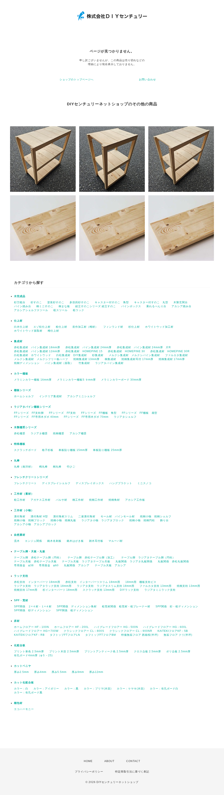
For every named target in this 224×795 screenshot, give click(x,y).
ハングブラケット (120, 483)
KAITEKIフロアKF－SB (173, 630)
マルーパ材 (115, 540)
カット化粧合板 (24, 682)
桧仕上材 (61, 326)
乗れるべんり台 (156, 306)
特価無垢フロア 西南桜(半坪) (139, 634)
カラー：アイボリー (46, 688)
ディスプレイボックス (90, 483)
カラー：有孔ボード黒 (28, 692)
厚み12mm (96, 672)
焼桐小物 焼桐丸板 (63, 520)
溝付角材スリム (63, 516)
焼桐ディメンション (27, 363)
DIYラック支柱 (129, 589)
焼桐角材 (114, 499)
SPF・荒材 (21, 600)
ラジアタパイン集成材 (109, 363)
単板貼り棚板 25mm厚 (107, 450)
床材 (17, 620)
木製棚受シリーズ (25, 427)
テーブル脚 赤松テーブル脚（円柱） (38, 557)
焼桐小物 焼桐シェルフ (155, 516)
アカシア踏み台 (181, 306)
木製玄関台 (180, 302)
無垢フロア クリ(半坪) (178, 634)
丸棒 (17, 460)
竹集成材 (84, 363)
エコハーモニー (24, 709)
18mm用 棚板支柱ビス (140, 582)
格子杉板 (47, 450)
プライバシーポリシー (89, 771)
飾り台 (164, 520)
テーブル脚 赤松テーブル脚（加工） (92, 557)
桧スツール (60, 310)
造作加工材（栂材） (85, 326)
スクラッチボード (25, 450)
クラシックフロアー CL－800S (84, 630)
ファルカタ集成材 (176, 355)
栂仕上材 (53, 330)
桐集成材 (110, 359)
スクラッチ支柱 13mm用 (99, 589)
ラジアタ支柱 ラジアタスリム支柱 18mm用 (105, 585)
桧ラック (78, 310)
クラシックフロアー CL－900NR (130, 630)
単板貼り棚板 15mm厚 (73, 450)
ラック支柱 (21, 575)
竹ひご (71, 466)
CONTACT (133, 761)
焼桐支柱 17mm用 (25, 589)
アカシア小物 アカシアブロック (35, 524)
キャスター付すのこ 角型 (112, 302)
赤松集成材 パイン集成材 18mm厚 (37, 347)
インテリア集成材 (50, 396)
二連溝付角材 (86, 516)
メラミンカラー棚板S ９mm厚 (76, 379)
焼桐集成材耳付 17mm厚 (137, 359)
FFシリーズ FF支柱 (62, 412)
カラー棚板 (21, 373)
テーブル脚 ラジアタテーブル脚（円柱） (148, 557)
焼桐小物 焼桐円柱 (142, 520)
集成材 (18, 341)
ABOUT (109, 761)
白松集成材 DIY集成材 (71, 355)
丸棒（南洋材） (24, 466)
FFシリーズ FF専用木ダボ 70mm (86, 416)
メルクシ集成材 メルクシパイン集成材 (134, 355)
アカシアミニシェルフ (81, 396)
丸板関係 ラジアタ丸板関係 (134, 561)
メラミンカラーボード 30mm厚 (121, 379)
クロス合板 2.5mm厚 (147, 651)
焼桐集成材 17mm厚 (172, 359)
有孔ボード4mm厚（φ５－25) (33, 655)
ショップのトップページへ (77, 79)
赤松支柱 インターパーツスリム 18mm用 (92, 582)
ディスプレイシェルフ (56, 483)
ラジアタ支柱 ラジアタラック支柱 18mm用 (43, 585)
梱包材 (18, 703)
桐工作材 (78, 499)
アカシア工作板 (135, 499)
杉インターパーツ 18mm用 (60, 589)
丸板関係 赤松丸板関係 (173, 561)
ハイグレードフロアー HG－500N (116, 627)
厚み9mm (78, 672)
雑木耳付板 (96, 540)
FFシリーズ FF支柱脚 (29, 412)
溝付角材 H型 (39, 516)
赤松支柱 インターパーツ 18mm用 (37, 582)
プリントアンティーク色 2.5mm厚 (106, 651)
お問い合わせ (147, 79)
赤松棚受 (19, 433)
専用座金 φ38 (24, 565)
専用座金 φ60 (49, 565)
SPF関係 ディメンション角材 (77, 606)
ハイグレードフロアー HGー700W (36, 630)
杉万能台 (19, 302)
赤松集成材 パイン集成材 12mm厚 (37, 351)
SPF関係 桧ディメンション (74, 610)
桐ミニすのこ (44, 306)
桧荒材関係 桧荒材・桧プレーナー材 (126, 606)
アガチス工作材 (41, 499)
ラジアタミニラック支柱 (160, 589)
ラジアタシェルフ (125, 416)
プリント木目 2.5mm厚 (64, 651)
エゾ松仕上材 (42, 326)
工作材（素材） (24, 493)
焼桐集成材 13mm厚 (86, 359)
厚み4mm (40, 672)
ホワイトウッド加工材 (159, 326)
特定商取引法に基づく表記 (132, 771)
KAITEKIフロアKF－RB (29, 634)
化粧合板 (19, 645)
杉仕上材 (134, 326)
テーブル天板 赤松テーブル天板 (35, 561)
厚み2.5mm (21, 672)
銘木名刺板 (54, 540)
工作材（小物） (24, 510)
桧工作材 (19, 499)
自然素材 (19, 534)
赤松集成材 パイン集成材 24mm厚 (88, 347)
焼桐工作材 (96, 499)
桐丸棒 (57, 466)
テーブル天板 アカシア (110, 565)
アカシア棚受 (78, 433)
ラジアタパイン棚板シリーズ (32, 406)
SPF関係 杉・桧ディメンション (177, 606)
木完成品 (19, 296)
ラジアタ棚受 (39, 433)
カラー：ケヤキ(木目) (131, 688)
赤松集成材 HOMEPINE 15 (84, 351)
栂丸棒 (43, 466)
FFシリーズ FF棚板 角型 (99, 412)
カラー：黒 (71, 688)
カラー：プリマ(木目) (98, 688)
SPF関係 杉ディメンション (32, 610)
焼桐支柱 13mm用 (188, 585)
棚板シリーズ (22, 390)
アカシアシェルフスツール (31, 310)
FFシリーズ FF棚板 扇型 (139, 412)
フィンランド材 (113, 326)
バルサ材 (61, 499)
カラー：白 (21, 688)
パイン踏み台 (22, 306)
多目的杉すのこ (79, 302)
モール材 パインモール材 (118, 516)
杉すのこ (36, 302)
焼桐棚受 (58, 433)
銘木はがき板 (75, 540)
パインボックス (131, 306)
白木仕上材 (21, 326)
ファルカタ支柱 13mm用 (156, 585)
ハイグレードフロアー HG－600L (165, 627)
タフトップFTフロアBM (100, 634)
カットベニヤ (22, 665)
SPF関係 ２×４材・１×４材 (33, 606)
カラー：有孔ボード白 (164, 688)
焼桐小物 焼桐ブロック (29, 520)
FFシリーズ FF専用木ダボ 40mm (36, 416)
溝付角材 (19, 516)
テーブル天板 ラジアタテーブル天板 (86, 561)
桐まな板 (64, 306)
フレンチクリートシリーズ (31, 477)
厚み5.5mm (59, 672)
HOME (88, 761)
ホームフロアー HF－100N (31, 627)
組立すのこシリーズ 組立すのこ (95, 306)
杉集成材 (97, 355)
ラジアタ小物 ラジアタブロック (102, 520)
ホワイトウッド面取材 (28, 330)
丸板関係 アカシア (76, 565)
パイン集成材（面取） (59, 363)
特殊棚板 (19, 443)
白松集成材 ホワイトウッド (32, 355)
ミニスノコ (144, 483)
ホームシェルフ (24, 396)
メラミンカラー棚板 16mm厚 (33, 379)
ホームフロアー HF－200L (71, 627)
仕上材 (18, 320)
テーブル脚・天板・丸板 (29, 551)
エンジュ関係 (33, 540)
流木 (17, 540)
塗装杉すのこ (55, 302)
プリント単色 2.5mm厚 (29, 651)
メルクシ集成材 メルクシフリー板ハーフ (41, 359)
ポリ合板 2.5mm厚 (178, 651)
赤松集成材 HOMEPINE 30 (126, 351)
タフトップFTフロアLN (65, 634)
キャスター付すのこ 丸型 (151, 302)
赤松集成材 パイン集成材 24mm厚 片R (144, 347)
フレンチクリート (25, 483)
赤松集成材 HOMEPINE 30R (170, 351)
